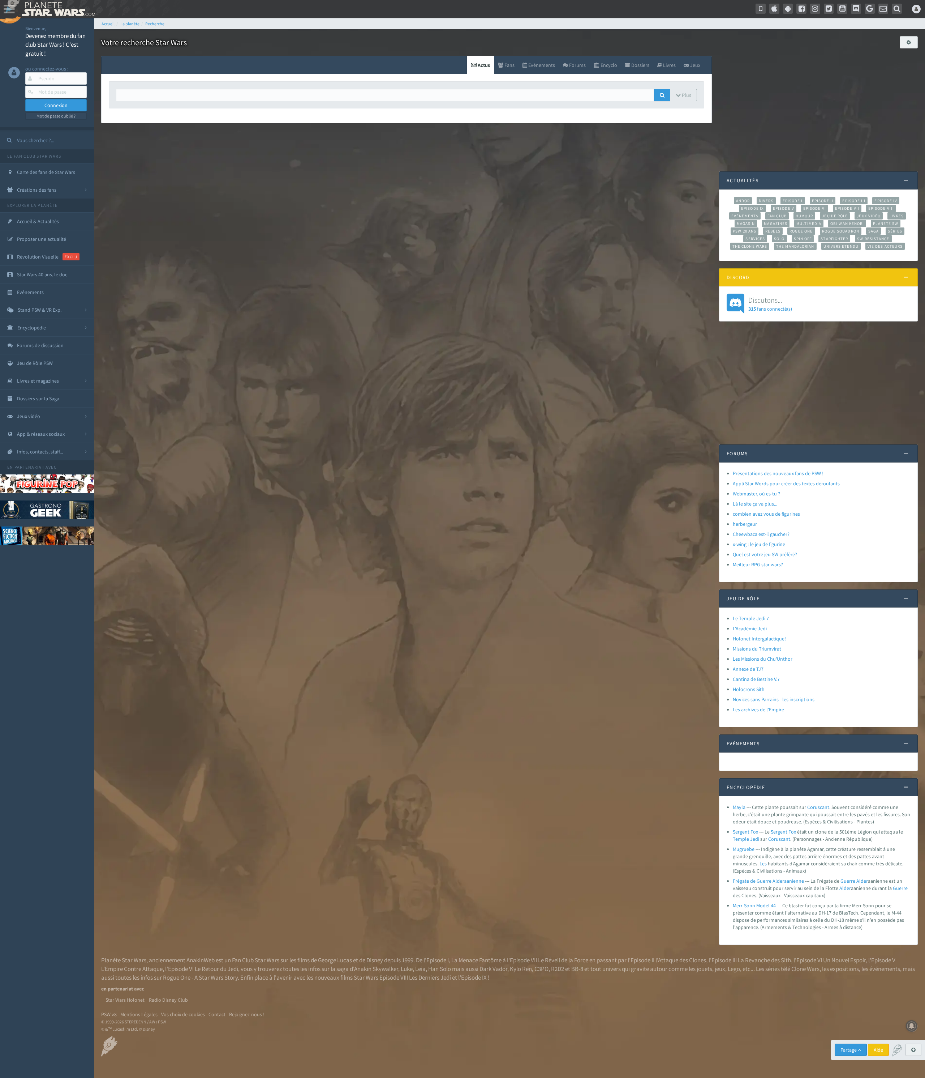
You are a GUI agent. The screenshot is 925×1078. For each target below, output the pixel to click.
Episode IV (885, 200)
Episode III (853, 200)
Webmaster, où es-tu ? (756, 493)
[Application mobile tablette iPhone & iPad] (774, 8)
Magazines (775, 223)
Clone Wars (805, 969)
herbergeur (745, 524)
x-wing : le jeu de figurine (759, 544)
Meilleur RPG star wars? (758, 564)
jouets (704, 969)
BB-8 (577, 969)
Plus (686, 95)
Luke (407, 969)
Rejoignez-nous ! (246, 1014)
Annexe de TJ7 (748, 669)
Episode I (793, 200)
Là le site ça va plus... (755, 503)
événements (884, 969)
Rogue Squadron (840, 231)
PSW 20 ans (744, 231)
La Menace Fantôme (476, 960)
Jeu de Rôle (835, 215)
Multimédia (808, 223)
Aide (878, 1050)
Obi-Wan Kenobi (847, 223)
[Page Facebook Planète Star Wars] (801, 8)
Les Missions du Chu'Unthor (762, 659)
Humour (804, 215)
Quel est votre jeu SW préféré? (765, 554)
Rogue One (801, 231)
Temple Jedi (746, 839)
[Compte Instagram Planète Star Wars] (815, 8)
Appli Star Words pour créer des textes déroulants (786, 483)
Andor (743, 200)
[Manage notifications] (911, 1026)
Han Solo (439, 969)
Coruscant (818, 807)
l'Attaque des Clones (680, 960)
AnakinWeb (200, 960)
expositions (844, 969)
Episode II (823, 200)
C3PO (541, 969)
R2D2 (557, 969)
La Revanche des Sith (764, 960)
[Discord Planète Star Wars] (856, 8)
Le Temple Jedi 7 (751, 618)
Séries (895, 231)
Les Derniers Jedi (430, 977)
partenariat (29, 467)
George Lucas (335, 960)
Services (755, 238)
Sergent (779, 831)
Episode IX (752, 208)
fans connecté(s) (770, 303)
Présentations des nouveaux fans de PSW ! (778, 473)
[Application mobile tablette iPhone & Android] (760, 8)
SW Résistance (873, 238)
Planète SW (885, 223)
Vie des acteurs (885, 246)
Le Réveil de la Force (563, 960)
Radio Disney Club (168, 1000)
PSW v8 (109, 1014)
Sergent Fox (745, 831)
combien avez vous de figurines (766, 514)
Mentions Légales (139, 1014)
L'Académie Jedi (750, 628)
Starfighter (834, 238)
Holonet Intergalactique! (759, 638)
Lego (734, 969)
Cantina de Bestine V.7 (756, 679)
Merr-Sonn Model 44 (754, 905)
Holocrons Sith (749, 689)
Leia (420, 969)
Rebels (772, 231)
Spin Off (803, 238)
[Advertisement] (818, 106)
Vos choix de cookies (183, 1014)
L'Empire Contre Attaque (132, 969)
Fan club (777, 215)
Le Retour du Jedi (216, 969)
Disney (374, 960)
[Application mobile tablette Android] (788, 8)
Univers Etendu (841, 246)
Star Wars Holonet (125, 1000)
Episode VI (814, 208)
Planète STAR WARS (57, 9)
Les (763, 863)
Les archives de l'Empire (758, 709)
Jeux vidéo (869, 215)
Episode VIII (881, 208)
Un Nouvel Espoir (844, 960)
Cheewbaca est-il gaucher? (761, 534)
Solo (779, 238)
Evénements (744, 215)
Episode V (783, 208)
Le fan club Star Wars (34, 156)
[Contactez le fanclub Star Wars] (883, 8)
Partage (849, 1050)
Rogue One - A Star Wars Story (200, 977)
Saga (873, 231)
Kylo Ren (521, 969)
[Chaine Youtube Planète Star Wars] (842, 8)
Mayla (739, 807)
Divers (766, 200)
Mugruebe (743, 849)
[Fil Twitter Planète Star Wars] (829, 8)
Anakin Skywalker (376, 969)
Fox (792, 831)
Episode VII (847, 208)
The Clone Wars (749, 246)
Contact (216, 1014)
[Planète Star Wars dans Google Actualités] (870, 8)
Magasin (746, 223)
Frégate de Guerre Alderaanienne (768, 881)
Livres (897, 215)
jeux (720, 969)
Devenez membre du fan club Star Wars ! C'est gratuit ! (55, 44)
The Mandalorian (795, 246)
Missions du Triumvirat (757, 648)
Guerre (847, 881)
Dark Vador (493, 969)
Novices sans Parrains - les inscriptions (773, 699)
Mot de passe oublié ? (56, 116)
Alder (862, 881)
